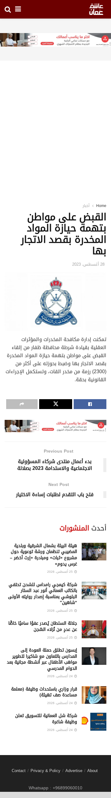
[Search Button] (8, 9)
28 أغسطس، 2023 (88, 264)
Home (101, 205)
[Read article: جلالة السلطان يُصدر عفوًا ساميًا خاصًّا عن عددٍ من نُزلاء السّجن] (94, 629)
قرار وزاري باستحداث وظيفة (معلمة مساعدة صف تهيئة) (44, 692)
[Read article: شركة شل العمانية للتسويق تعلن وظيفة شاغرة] (94, 721)
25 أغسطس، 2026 (60, 572)
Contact (19, 771)
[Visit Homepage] (96, 9)
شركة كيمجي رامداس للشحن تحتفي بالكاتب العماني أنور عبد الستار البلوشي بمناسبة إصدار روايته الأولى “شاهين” (42, 594)
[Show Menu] (18, 9)
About (92, 771)
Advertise (73, 771)
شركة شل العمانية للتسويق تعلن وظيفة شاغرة (46, 718)
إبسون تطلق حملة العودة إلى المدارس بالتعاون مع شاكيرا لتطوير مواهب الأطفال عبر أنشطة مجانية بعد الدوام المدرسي (42, 659)
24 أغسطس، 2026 (60, 676)
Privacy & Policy (45, 771)
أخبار (86, 205)
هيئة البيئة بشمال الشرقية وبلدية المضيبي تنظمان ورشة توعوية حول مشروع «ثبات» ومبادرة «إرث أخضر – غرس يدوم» (43, 555)
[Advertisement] (55, 123)
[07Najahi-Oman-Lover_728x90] (55, 40)
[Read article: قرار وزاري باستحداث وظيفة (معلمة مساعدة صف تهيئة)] (94, 695)
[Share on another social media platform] (22, 404)
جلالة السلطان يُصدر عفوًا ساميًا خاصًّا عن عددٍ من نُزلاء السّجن (42, 626)
